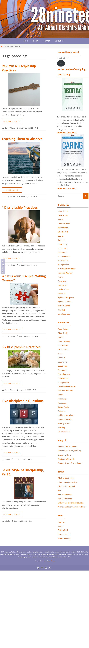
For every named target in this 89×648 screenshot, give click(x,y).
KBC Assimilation (65, 494)
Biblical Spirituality (65, 478)
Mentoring (62, 252)
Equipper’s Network (66, 459)
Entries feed (63, 530)
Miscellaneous (64, 256)
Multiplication (63, 264)
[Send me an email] (2, 265)
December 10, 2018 (26, 334)
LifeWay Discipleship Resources (71, 503)
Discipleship (63, 231)
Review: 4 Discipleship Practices (19, 68)
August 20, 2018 (25, 388)
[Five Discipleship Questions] (24, 411)
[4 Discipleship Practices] (24, 225)
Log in (60, 526)
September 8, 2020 (26, 128)
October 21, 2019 (25, 264)
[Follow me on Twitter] (2, 261)
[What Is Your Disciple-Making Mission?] (24, 292)
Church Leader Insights (67, 482)
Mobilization (63, 260)
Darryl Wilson (10, 128)
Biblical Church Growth (67, 446)
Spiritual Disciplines (66, 297)
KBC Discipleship (65, 498)
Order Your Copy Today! (67, 188)
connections (63, 227)
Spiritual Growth (65, 301)
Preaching (62, 281)
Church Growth (64, 223)
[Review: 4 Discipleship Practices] (24, 89)
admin (7, 456)
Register (61, 522)
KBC (59, 490)
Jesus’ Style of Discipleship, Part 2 (23, 469)
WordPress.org (64, 538)
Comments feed (64, 534)
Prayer (60, 277)
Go (61, 63)
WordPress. (51, 561)
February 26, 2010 (20, 518)
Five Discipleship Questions (23, 398)
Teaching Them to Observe (22, 138)
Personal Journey (65, 273)
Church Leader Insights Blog (69, 450)
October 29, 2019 (25, 196)
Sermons (61, 293)
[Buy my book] (2, 272)
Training (61, 310)
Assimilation (63, 211)
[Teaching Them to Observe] (24, 157)
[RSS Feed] (2, 268)
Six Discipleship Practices (21, 345)
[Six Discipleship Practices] (24, 357)
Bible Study (63, 215)
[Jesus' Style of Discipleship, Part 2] (24, 485)
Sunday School (64, 305)
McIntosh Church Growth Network (72, 507)
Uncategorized (64, 314)
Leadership (62, 248)
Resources (62, 285)
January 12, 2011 (20, 456)
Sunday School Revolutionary (70, 463)
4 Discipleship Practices (20, 206)
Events (60, 236)
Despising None (64, 455)
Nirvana (44, 561)
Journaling (62, 244)
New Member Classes (67, 268)
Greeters (61, 240)
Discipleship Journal (66, 486)
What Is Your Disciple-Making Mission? (24, 276)
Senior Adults (63, 289)
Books (60, 219)
